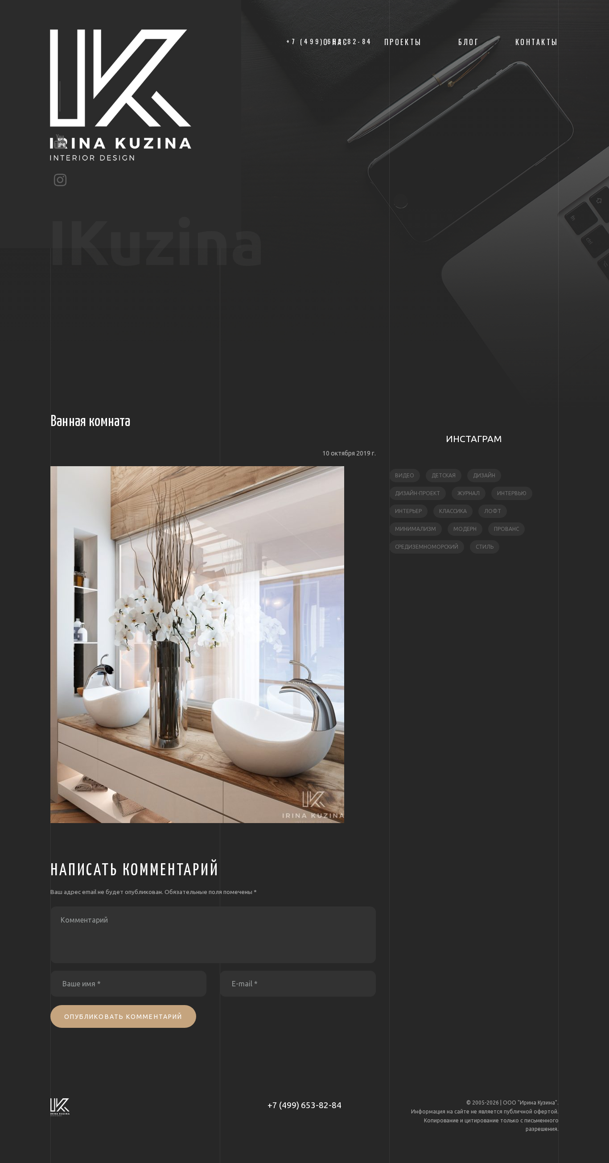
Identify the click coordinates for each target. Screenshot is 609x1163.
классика (453, 511)
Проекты (403, 42)
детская (444, 475)
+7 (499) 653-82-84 (304, 1105)
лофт (492, 511)
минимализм (415, 529)
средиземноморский (426, 547)
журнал (468, 493)
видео (404, 475)
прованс (506, 529)
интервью (512, 493)
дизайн (484, 475)
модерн (465, 529)
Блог (468, 42)
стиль (485, 547)
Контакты (537, 42)
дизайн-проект (417, 493)
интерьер (408, 511)
